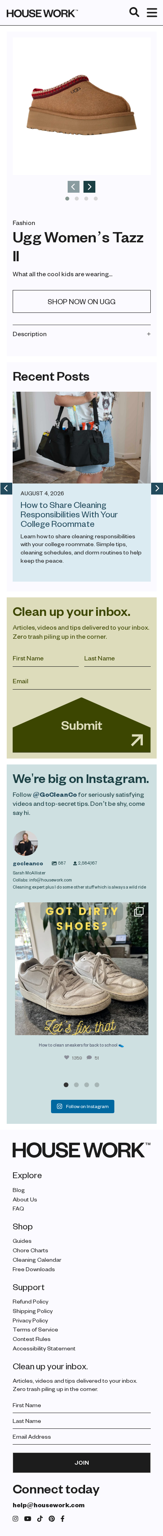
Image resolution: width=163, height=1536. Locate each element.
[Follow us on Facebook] (62, 1519)
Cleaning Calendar (37, 1259)
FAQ (18, 1208)
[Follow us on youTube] (27, 1519)
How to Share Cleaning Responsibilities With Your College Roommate (69, 514)
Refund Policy (30, 1301)
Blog (19, 1190)
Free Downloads (34, 1269)
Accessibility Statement (44, 1348)
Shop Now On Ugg (81, 301)
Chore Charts (30, 1250)
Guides (22, 1240)
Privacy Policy (30, 1320)
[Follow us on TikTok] (40, 1519)
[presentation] (74, 187)
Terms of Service (35, 1329)
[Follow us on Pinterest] (52, 1519)
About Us (25, 1199)
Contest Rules (32, 1339)
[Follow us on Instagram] (15, 1519)
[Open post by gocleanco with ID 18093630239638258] (81, 968)
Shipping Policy (33, 1311)
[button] (67, 199)
